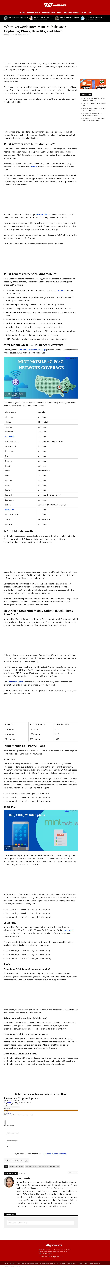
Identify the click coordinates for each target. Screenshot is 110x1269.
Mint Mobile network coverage (32, 349)
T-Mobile (33, 166)
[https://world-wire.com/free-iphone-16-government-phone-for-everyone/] (93, 84)
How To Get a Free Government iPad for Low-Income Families (43, 18)
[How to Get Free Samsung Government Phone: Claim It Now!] (56, 18)
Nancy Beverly (9, 35)
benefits (11, 1167)
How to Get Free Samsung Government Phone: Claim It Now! (69, 18)
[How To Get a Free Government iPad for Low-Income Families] (31, 18)
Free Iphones (48, 12)
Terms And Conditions (47, 1263)
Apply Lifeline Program (68, 12)
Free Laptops (33, 12)
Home (22, 12)
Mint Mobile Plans (31, 1167)
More (83, 12)
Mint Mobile (19, 1167)
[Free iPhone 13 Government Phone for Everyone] (5, 18)
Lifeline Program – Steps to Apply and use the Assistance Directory (95, 18)
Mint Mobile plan (15, 681)
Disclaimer (20, 1263)
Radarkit (13, 1266)
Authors (81, 1263)
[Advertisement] (41, 50)
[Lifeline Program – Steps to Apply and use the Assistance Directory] (82, 18)
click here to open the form (55, 1153)
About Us (97, 1263)
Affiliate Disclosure (31, 1263)
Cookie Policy (71, 1263)
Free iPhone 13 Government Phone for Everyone (18, 18)
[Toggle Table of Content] (26, 1160)
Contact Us (89, 1263)
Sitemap (19, 1266)
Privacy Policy (61, 1263)
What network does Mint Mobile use (48, 1167)
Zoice (6, 1266)
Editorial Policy (10, 1263)
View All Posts (72, 1172)
